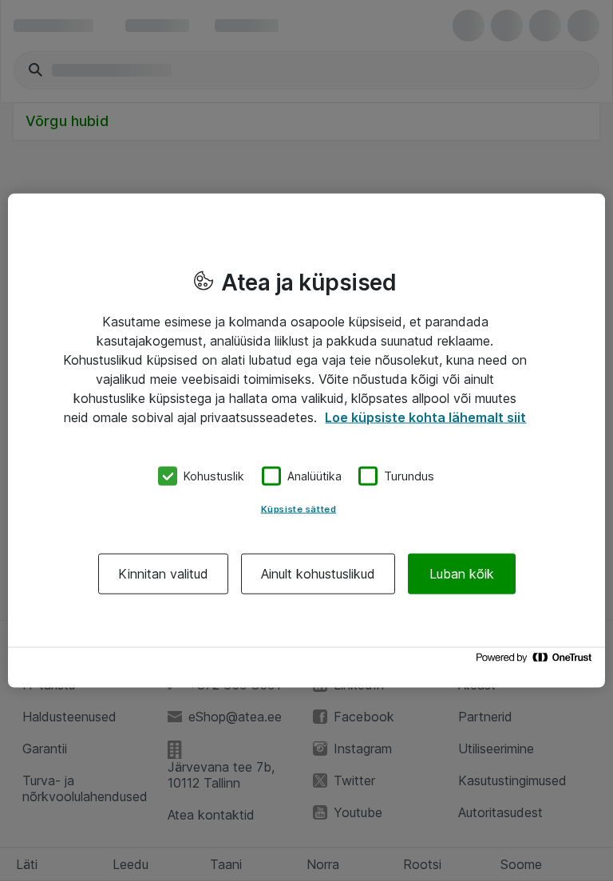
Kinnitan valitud (163, 573)
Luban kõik (461, 573)
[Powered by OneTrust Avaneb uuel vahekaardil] (536, 661)
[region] (306, 441)
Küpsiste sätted (299, 508)
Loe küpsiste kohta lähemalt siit (425, 417)
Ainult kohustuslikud (318, 573)
